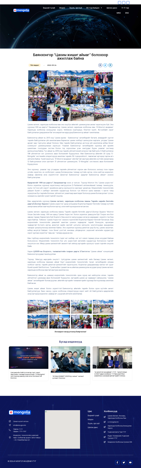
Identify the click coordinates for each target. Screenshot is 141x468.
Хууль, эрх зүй (76, 8)
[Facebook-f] (119, 2)
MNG (119, 13)
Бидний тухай (49, 8)
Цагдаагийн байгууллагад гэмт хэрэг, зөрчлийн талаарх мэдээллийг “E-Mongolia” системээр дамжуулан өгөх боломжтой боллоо (28, 375)
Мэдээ (62, 8)
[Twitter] (123, 2)
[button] (34, 65)
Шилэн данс (112, 8)
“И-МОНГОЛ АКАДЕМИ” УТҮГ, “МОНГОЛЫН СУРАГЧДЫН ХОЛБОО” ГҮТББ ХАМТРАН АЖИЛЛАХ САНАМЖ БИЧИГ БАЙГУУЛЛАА (110, 374)
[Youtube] (127, 2)
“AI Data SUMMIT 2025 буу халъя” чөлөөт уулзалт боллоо (68, 377)
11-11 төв (125, 8)
